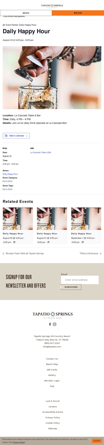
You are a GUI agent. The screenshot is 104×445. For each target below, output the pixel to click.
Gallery (52, 375)
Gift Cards (52, 369)
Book (78, 12)
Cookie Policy (53, 423)
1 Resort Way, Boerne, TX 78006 (52, 339)
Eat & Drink (7, 181)
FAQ (52, 386)
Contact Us (52, 358)
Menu (26, 13)
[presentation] (18, 218)
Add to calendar (16, 135)
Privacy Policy (53, 417)
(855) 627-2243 (52, 343)
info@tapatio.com (52, 346)
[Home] (52, 6)
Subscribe (71, 287)
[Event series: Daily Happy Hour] (14, 242)
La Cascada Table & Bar (40, 152)
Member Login (52, 380)
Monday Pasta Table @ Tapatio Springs (24, 253)
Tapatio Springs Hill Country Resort (52, 336)
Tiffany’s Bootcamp (89, 253)
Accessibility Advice (52, 412)
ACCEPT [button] (96, 441)
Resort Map (52, 364)
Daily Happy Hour (10, 174)
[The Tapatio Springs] (52, 315)
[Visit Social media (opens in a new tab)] (50, 324)
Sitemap (52, 428)
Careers (53, 406)
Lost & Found (53, 401)
